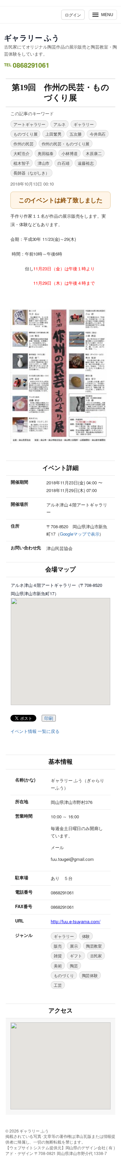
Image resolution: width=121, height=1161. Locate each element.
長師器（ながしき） (31, 173)
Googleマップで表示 (79, 534)
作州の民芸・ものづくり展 (66, 143)
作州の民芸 (23, 143)
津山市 (44, 163)
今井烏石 (98, 134)
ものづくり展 (25, 134)
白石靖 (63, 163)
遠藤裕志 (86, 163)
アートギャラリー (29, 124)
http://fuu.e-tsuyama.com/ (75, 921)
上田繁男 (53, 134)
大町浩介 (21, 153)
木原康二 (94, 153)
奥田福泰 (46, 153)
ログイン (73, 14)
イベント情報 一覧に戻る (34, 731)
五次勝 (76, 134)
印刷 (48, 718)
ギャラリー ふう (31, 37)
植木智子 (21, 163)
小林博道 (70, 153)
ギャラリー (84, 124)
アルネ (59, 124)
